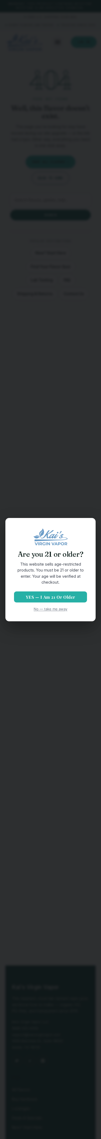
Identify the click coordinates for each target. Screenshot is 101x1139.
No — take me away (50, 609)
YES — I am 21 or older (50, 597)
